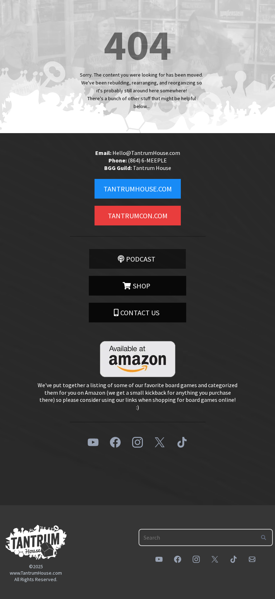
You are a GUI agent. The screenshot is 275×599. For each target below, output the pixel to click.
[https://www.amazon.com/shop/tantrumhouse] (137, 359)
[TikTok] (182, 442)
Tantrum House (152, 167)
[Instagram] (137, 442)
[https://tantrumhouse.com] (36, 542)
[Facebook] (115, 442)
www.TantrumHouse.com (36, 573)
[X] (160, 442)
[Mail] (252, 559)
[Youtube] (93, 442)
